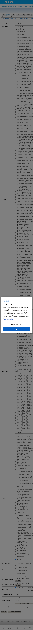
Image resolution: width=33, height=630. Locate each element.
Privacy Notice (10, 319)
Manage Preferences (16, 324)
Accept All (16, 329)
